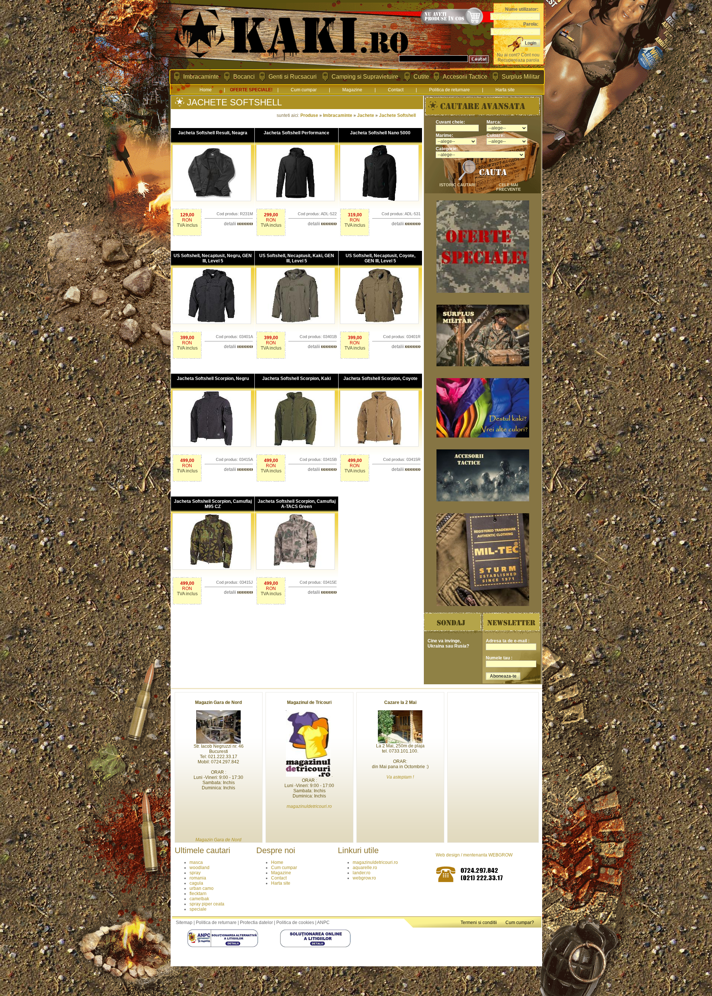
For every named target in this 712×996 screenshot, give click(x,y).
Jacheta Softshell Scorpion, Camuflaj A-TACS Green (297, 504)
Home (206, 89)
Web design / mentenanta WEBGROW (474, 855)
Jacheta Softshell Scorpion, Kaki (296, 378)
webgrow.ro (364, 878)
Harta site (505, 89)
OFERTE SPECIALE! (251, 89)
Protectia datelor (256, 922)
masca (196, 862)
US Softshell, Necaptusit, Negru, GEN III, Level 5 (213, 258)
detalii (230, 223)
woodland (199, 867)
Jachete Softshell (397, 115)
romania (197, 878)
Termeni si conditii (479, 922)
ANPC (323, 922)
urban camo (201, 888)
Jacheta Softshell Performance (296, 132)
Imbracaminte (201, 76)
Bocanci (244, 76)
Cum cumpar (304, 89)
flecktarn (198, 893)
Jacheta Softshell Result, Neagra (212, 132)
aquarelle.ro (365, 867)
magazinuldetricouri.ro (375, 862)
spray (195, 872)
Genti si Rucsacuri (292, 76)
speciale (198, 909)
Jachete (365, 115)
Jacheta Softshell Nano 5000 (380, 132)
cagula (196, 883)
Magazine (352, 89)
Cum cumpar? (519, 922)
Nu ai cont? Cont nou (518, 55)
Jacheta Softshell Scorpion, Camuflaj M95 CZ (213, 504)
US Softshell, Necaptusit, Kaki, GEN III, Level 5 (296, 258)
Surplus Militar (521, 76)
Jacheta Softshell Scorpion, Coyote (380, 378)
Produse (309, 115)
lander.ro (361, 872)
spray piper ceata (206, 904)
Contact (395, 89)
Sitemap (184, 922)
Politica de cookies (295, 922)
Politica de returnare (449, 89)
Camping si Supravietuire (365, 76)
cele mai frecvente (508, 187)
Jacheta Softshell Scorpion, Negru (213, 378)
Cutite (421, 76)
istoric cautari (457, 185)
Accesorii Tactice (465, 76)
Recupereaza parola (518, 60)
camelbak (199, 898)
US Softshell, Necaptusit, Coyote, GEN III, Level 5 (380, 258)
